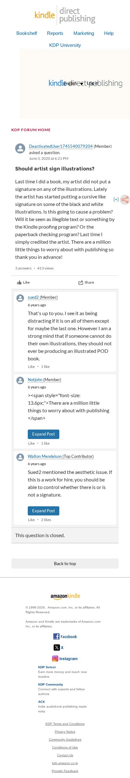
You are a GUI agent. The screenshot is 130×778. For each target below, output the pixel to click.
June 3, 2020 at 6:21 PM (48, 158)
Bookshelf (26, 33)
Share (89, 282)
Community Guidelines (65, 739)
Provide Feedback (65, 771)
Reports (55, 33)
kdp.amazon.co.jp (65, 763)
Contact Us (65, 755)
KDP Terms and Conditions (65, 723)
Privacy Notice (65, 731)
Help (109, 33)
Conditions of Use (65, 747)
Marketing (84, 33)
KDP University (65, 45)
